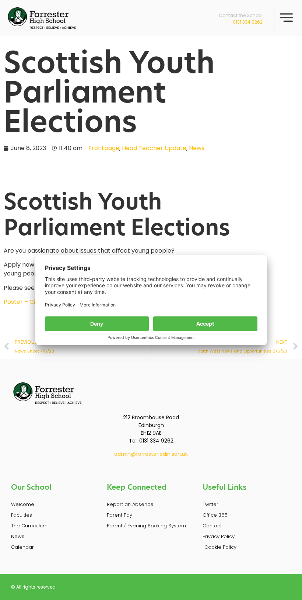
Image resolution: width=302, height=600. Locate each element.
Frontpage (103, 148)
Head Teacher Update (154, 148)
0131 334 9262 (248, 22)
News (196, 148)
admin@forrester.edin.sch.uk (151, 454)
